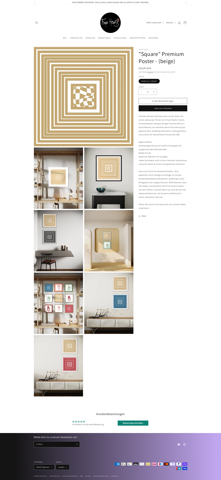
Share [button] (144, 216)
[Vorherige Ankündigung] (34, 2)
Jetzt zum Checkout (163, 108)
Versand (150, 72)
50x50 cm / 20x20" (149, 81)
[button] (36, 23)
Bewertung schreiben (133, 423)
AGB (81, 476)
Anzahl (141, 87)
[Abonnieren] (77, 444)
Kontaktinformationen (100, 476)
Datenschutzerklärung (70, 476)
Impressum (114, 476)
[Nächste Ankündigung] (186, 2)
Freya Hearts (42, 476)
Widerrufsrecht (55, 476)
